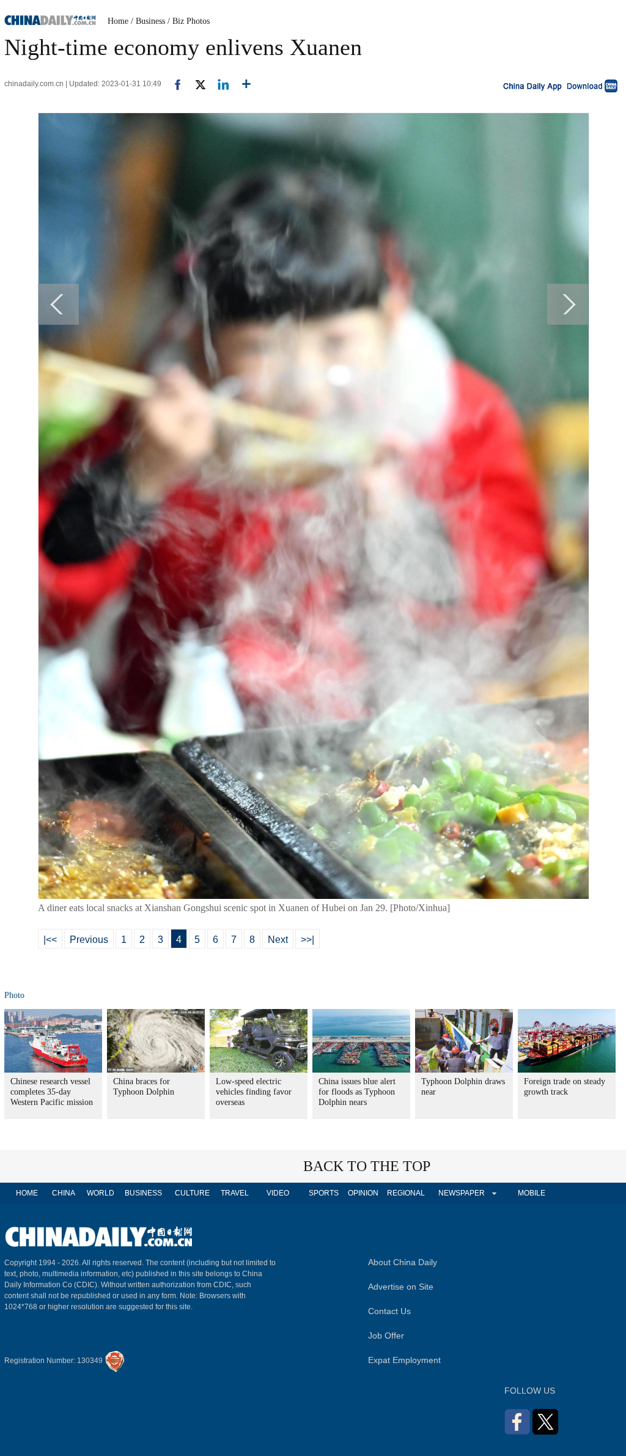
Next (278, 939)
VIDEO (278, 1193)
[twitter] (195, 83)
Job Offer (386, 1335)
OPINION (363, 1193)
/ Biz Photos (189, 21)
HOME (27, 1193)
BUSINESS (143, 1193)
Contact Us (389, 1311)
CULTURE (192, 1193)
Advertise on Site (400, 1287)
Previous (89, 939)
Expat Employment (404, 1360)
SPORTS (324, 1193)
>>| (307, 939)
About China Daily (402, 1262)
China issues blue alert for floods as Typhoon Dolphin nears (357, 1092)
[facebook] (173, 83)
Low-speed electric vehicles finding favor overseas (254, 1092)
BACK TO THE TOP (366, 1166)
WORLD (100, 1193)
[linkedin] (218, 83)
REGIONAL (406, 1193)
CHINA (63, 1193)
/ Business (148, 21)
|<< (50, 939)
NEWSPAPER (461, 1193)
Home (118, 21)
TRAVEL (235, 1193)
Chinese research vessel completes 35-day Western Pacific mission (51, 1092)
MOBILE (531, 1193)
